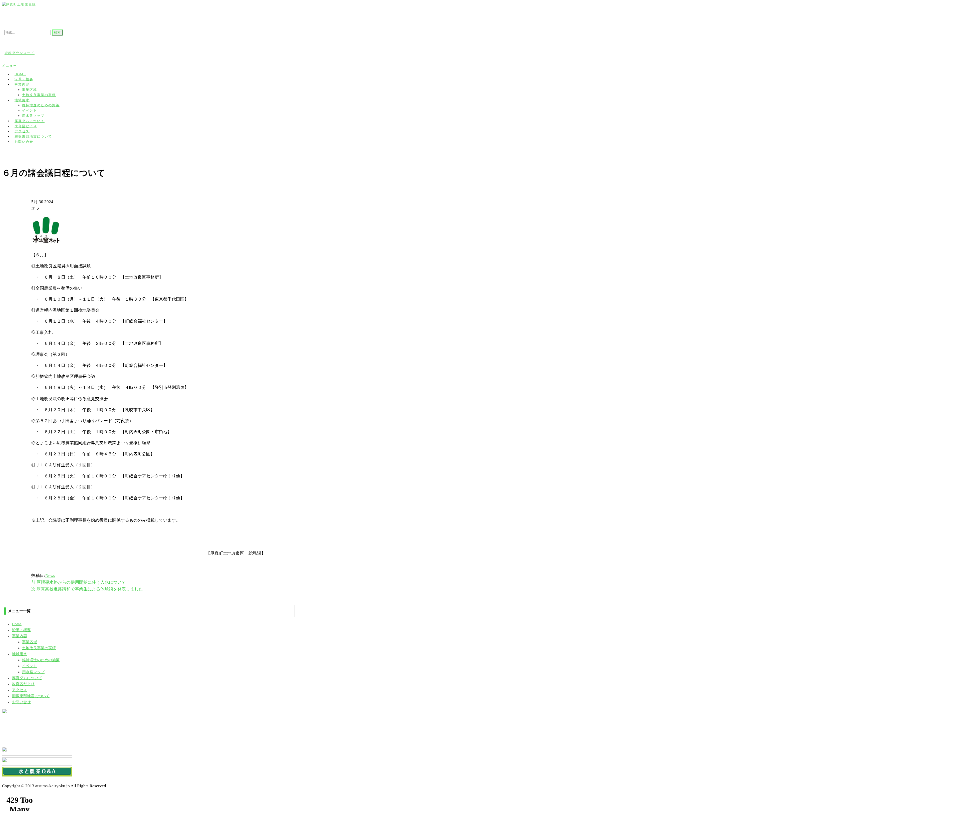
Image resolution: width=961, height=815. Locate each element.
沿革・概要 (21, 630)
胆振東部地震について (31, 696)
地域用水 (22, 100)
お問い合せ (24, 142)
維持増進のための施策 (41, 105)
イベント (29, 110)
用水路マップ (33, 672)
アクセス (19, 690)
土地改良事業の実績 (39, 95)
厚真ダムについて (27, 678)
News (50, 575)
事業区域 (29, 90)
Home (17, 624)
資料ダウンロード (20, 53)
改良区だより (23, 684)
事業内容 (22, 84)
